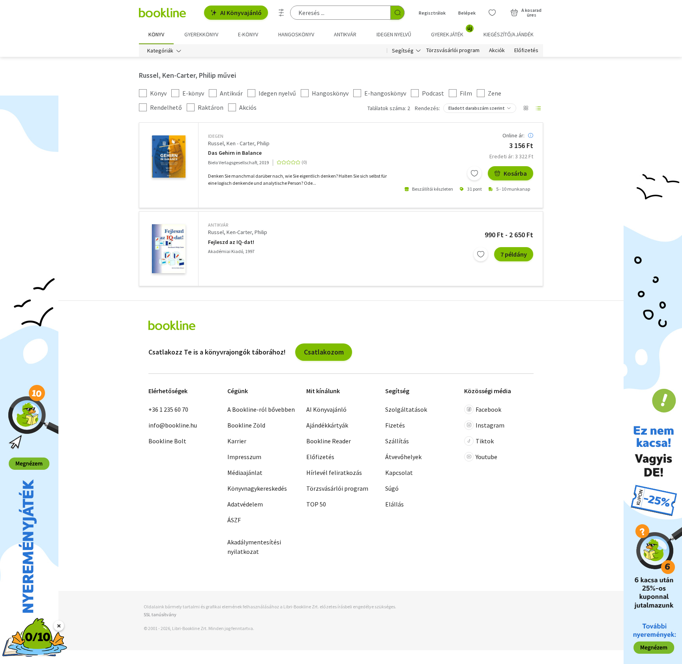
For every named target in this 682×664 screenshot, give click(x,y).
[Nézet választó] (525, 108)
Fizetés (395, 425)
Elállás (394, 504)
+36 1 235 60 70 (168, 409)
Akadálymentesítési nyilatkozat (254, 546)
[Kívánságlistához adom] (474, 173)
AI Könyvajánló (241, 13)
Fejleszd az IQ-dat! (231, 242)
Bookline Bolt (167, 441)
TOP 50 (316, 504)
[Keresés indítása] (397, 13)
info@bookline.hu (172, 425)
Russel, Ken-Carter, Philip (237, 232)
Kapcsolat (399, 472)
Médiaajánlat (244, 472)
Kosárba (515, 173)
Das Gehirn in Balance (235, 153)
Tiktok (485, 441)
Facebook (488, 409)
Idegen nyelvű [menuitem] (394, 34)
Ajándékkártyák (327, 425)
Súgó (392, 488)
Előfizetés (526, 50)
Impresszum (244, 457)
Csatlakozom (324, 351)
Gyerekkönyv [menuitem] (201, 34)
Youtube (486, 457)
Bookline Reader (328, 441)
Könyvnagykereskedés (257, 488)
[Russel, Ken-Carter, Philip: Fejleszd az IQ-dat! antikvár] (168, 248)
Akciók (497, 50)
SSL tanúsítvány (160, 614)
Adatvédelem (245, 504)
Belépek (467, 13)
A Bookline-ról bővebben (261, 409)
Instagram (490, 425)
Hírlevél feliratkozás (334, 472)
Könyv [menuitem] (156, 34)
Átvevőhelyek (403, 457)
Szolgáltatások (406, 409)
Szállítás (397, 441)
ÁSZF (234, 520)
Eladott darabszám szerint (476, 108)
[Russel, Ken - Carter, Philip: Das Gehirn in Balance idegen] (168, 156)
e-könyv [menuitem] (248, 34)
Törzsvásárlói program (453, 50)
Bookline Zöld (246, 425)
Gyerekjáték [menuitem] (451, 31)
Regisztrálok (432, 13)
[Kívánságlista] (492, 13)
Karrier (236, 441)
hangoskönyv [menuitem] (296, 34)
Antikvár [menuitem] (345, 34)
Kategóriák (160, 50)
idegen (215, 136)
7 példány (513, 254)
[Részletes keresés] (281, 13)
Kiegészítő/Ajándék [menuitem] (508, 34)
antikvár (218, 225)
